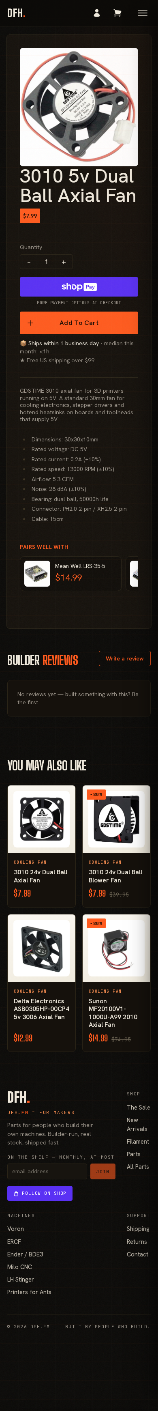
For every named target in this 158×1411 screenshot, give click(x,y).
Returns (137, 1241)
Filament (138, 1141)
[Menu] (143, 12)
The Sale (138, 1107)
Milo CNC (19, 1267)
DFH (16, 13)
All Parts (138, 1166)
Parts (134, 1154)
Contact (137, 1254)
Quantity (31, 247)
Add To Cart (79, 322)
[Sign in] (96, 13)
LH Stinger (20, 1279)
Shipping (138, 1228)
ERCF (14, 1241)
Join (102, 1171)
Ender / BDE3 (25, 1254)
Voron (15, 1228)
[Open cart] (117, 13)
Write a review (125, 658)
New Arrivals (137, 1124)
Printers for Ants (29, 1292)
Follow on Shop (44, 1193)
